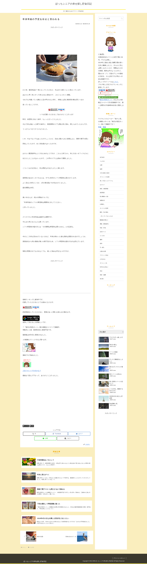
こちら (115, 82)
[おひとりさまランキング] (53, 109)
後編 (104, 127)
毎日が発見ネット (106, 100)
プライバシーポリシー (119, 558)
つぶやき (26, 425)
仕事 (32, 425)
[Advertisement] (57, 40)
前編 (99, 127)
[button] (68, 438)
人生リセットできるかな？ (32, 371)
